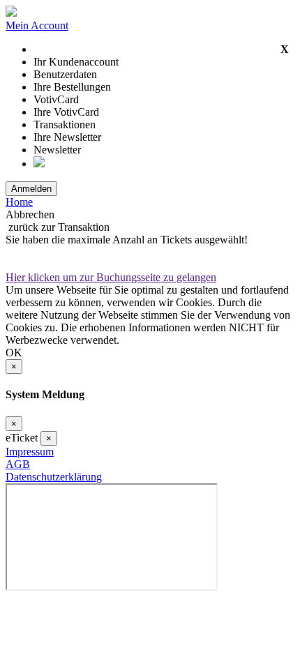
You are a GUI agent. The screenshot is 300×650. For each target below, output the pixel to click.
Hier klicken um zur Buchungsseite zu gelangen (111, 277)
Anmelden (31, 188)
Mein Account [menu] (37, 25)
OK (14, 352)
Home (19, 202)
